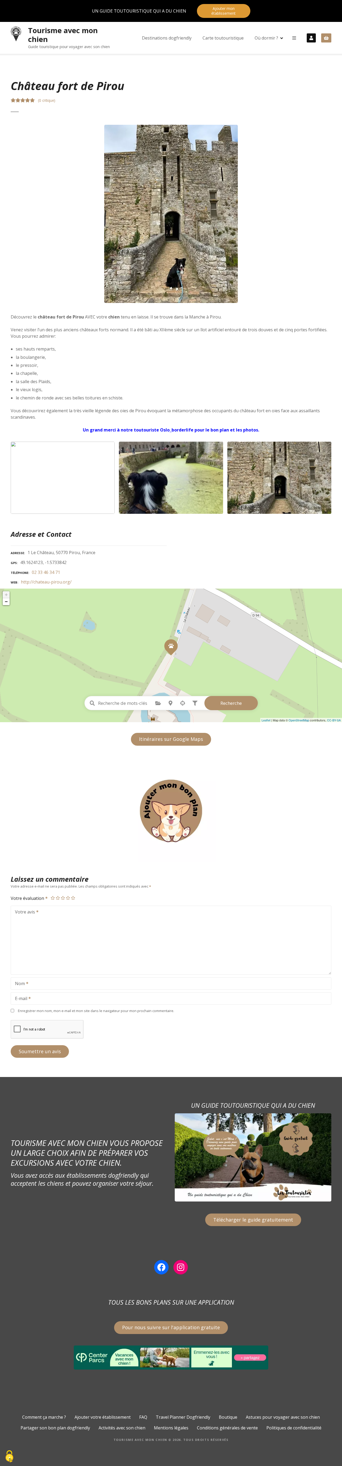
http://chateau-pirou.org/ (46, 582)
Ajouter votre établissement (103, 1417)
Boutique (228, 1417)
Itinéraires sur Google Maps (171, 739)
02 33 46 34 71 (46, 572)
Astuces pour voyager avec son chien (283, 1417)
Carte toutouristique (223, 38)
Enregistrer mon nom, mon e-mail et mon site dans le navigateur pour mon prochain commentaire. (96, 1010)
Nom (18, 984)
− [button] (6, 601)
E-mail (19, 999)
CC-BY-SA (334, 720)
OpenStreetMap (299, 720)
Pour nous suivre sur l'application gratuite (171, 1327)
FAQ (143, 1417)
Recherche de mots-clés (92, 703)
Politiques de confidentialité (293, 1428)
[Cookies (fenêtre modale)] (9, 1457)
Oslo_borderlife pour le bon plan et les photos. (209, 430)
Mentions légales (171, 1428)
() (46, 100)
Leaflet (266, 720)
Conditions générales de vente (227, 1428)
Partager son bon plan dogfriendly (55, 1428)
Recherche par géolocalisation (182, 703)
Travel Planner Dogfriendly (183, 1417)
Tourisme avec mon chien (63, 34)
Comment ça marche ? (44, 1417)
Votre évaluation (28, 898)
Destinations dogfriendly (167, 38)
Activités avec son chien (122, 1428)
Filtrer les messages (195, 703)
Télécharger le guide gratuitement (253, 1219)
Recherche (231, 703)
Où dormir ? (266, 38)
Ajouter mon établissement (223, 11)
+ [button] (6, 594)
